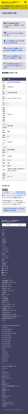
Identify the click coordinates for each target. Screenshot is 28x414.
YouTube (5, 272)
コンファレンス (5, 258)
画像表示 (16, 25)
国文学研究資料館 (20, 192)
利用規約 (4, 263)
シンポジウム (5, 248)
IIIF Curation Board (6, 343)
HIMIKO (4, 394)
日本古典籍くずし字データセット (9, 282)
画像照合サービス (6, 390)
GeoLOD (4, 320)
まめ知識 (4, 406)
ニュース (4, 238)
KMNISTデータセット (7, 284)
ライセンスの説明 (12, 197)
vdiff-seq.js (4, 351)
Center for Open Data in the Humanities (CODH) (10, 409)
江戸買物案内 (5, 298)
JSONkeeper (5, 353)
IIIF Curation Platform (7, 329)
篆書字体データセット (7, 286)
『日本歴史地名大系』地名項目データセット (11, 316)
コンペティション (5, 256)
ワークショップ (5, 250)
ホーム (3, 232)
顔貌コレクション (6, 302)
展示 (3, 260)
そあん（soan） (5, 372)
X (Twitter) (5, 268)
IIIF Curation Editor (6, 339)
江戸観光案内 (5, 300)
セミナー (4, 246)
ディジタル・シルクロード (7, 402)
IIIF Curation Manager (7, 337)
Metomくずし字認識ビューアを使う (13, 58)
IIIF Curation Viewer (6, 331)
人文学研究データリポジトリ (8, 404)
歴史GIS (4, 382)
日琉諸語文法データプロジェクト (9, 310)
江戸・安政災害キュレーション (8, 306)
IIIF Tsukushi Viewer (6, 345)
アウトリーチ (4, 262)
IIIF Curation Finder (6, 335)
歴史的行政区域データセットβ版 (9, 314)
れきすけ (4, 392)
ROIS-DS (19, 409)
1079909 (9, 156)
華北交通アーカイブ (6, 396)
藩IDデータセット (6, 294)
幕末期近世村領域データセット (9, 318)
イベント (4, 244)
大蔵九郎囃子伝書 (5, 8)
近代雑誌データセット (7, 308)
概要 (3, 234)
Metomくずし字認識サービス (13, 56)
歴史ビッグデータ (6, 376)
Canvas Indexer (5, 355)
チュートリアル (5, 252)
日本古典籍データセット (9, 6)
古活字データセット (6, 288)
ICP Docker (4, 359)
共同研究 (4, 240)
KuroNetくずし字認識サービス (14, 48)
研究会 (3, 254)
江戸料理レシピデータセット (8, 290)
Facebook (5, 270)
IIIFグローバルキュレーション (8, 304)
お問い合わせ (5, 266)
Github (4, 275)
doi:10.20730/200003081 (14, 82)
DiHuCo (4, 400)
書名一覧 (17, 6)
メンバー (4, 236)
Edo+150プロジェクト (7, 378)
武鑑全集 (4, 292)
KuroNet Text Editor (6, 347)
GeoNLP (4, 388)
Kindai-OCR (4, 361)
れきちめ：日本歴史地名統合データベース (11, 386)
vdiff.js (3, 349)
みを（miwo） (4, 368)
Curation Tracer (5, 357)
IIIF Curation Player (6, 341)
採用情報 (4, 242)
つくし (3, 370)
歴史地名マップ (5, 384)
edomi (3, 380)
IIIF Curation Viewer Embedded (9, 333)
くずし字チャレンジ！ (6, 374)
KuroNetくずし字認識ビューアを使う (13, 50)
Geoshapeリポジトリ (6, 312)
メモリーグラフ (5, 398)
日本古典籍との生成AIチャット (14, 64)
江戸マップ (4, 296)
